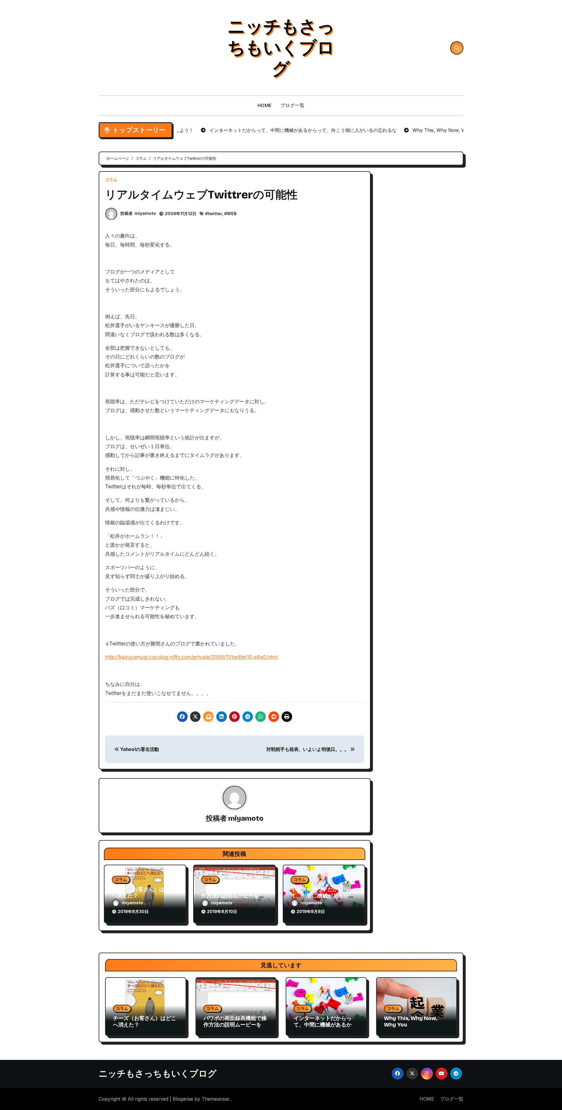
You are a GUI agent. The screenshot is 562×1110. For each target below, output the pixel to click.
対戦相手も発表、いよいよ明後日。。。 (308, 749)
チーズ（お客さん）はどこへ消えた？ (143, 892)
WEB (232, 213)
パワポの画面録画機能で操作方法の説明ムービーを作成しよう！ (232, 895)
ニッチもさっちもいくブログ (281, 47)
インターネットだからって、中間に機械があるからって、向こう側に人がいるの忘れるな (325, 1028)
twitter (215, 213)
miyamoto (145, 213)
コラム (111, 180)
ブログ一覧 (292, 105)
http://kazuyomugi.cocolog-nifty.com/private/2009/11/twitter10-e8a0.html (191, 657)
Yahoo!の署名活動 (139, 749)
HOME (265, 105)
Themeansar (216, 1099)
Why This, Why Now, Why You (410, 1021)
